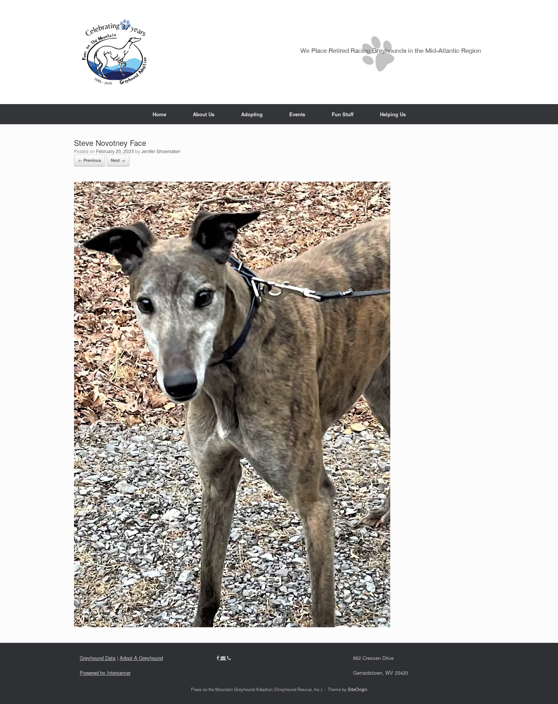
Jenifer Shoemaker (160, 151)
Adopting (252, 114)
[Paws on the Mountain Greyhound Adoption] (279, 52)
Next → (118, 160)
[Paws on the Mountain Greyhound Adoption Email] (224, 657)
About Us (203, 114)
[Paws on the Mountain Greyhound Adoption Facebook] (218, 657)
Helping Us (393, 114)
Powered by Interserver (105, 672)
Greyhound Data (97, 657)
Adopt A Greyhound (141, 657)
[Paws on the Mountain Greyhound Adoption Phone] (229, 657)
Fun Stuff (342, 114)
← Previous (89, 160)
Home (159, 114)
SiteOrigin (357, 689)
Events (297, 114)
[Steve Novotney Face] (232, 624)
